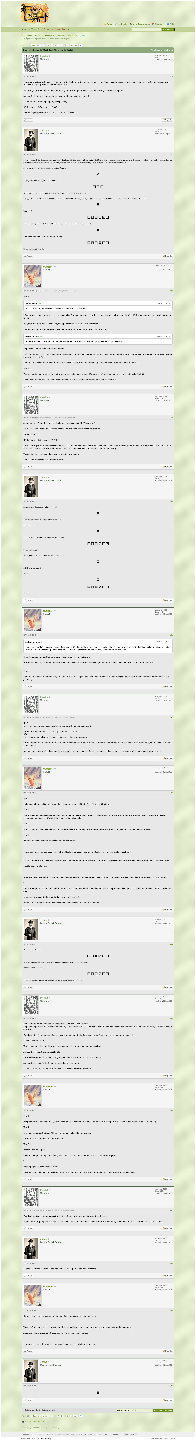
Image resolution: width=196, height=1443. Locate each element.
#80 (171, 501)
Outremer (48, 266)
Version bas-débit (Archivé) (81, 1435)
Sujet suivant (48, 1410)
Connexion (48, 29)
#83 (171, 793)
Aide (172, 24)
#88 (171, 1263)
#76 (171, 76)
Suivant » (74, 45)
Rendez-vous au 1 (29, 36)
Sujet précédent (32, 1410)
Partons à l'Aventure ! (74, 36)
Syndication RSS (130, 1435)
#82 (171, 717)
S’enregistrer (61, 29)
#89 (171, 1310)
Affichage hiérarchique (162, 50)
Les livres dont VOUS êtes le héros (51, 36)
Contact (41, 1435)
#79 (171, 418)
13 (67, 45)
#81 (171, 635)
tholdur (72, 418)
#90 (171, 1386)
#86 (171, 1110)
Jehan (43, 130)
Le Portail (49, 1435)
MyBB (29, 1439)
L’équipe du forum (29, 1435)
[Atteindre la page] (80, 45)
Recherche (122, 24)
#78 (171, 291)
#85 (171, 1018)
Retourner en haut (62, 1435)
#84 (171, 944)
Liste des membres (141, 24)
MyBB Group (46, 1439)
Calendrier (159, 24)
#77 (171, 154)
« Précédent (36, 45)
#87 (171, 1210)
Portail (109, 24)
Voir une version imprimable (34, 1421)
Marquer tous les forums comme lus (108, 1435)
